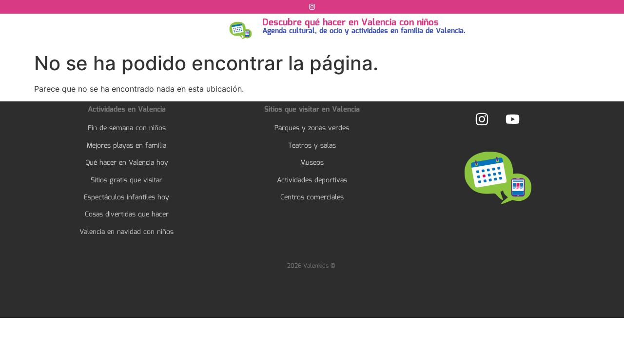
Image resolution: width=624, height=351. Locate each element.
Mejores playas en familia (126, 145)
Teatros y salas (312, 145)
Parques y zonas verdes (311, 128)
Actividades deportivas (312, 180)
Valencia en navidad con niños (126, 232)
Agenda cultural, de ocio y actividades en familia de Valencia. (364, 31)
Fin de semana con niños (127, 128)
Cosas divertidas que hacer (127, 214)
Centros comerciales (312, 197)
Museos (312, 162)
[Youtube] (512, 119)
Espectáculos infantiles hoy (126, 197)
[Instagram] (312, 7)
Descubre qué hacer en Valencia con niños (350, 23)
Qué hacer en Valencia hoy (126, 162)
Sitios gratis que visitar (126, 180)
